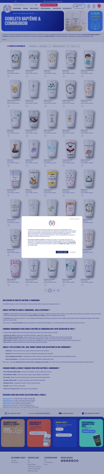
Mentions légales (32, 464)
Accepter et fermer (62, 252)
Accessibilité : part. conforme (34, 466)
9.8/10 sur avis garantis (43, 413)
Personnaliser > (49, 5)
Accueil (14, 13)
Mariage (25, 8)
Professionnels (46, 8)
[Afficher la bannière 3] (16, 1)
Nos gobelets (67, 8)
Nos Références (14, 462)
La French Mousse (48, 462)
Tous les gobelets (22, 13)
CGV (29, 462)
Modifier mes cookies (33, 471)
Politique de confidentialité (34, 468)
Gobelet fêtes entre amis (8, 400)
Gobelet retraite (6, 403)
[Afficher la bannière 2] (14, 1)
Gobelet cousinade (7, 398)
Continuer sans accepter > (74, 218)
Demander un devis (89, 431)
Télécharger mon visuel (38, 433)
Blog (45, 460)
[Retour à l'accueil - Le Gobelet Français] (7, 7)
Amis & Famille (34, 8)
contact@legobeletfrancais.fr (64, 435)
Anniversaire (17, 8)
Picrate (46, 464)
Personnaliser (72, 252)
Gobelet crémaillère (7, 402)
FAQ (29, 460)
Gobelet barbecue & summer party (10, 405)
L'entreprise (14, 460)
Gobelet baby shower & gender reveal (11, 407)
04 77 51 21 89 (59, 429)
